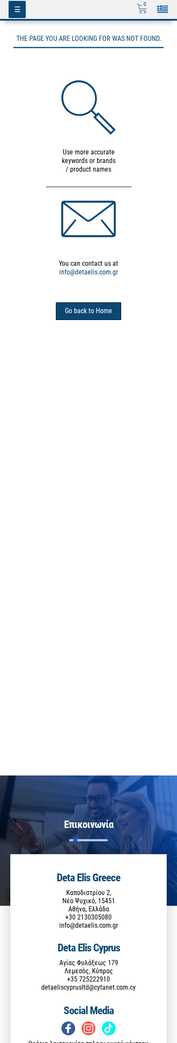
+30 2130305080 (88, 917)
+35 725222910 (88, 979)
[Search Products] (88, 107)
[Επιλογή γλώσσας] (160, 9)
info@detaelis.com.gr (88, 272)
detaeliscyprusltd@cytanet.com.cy (88, 987)
